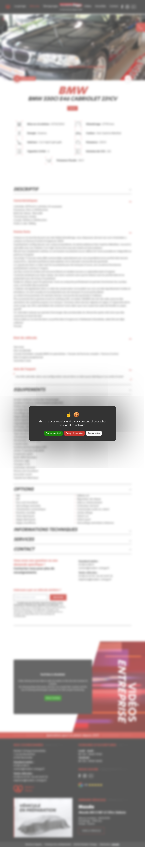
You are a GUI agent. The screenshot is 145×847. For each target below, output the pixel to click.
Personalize (94, 433)
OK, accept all (53, 433)
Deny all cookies (74, 433)
